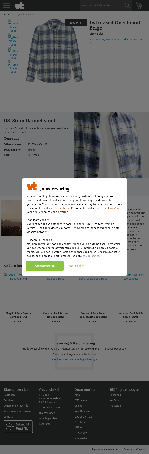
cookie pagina (91, 256)
